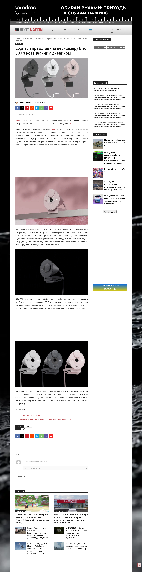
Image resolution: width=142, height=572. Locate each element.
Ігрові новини (21, 511)
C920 (71, 123)
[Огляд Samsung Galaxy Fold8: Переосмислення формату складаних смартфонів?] (98, 199)
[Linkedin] (108, 47)
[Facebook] (17, 108)
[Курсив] (28, 468)
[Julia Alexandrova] (16, 103)
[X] (22, 108)
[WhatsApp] (41, 108)
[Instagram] (114, 47)
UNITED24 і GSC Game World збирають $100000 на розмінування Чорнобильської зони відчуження (76, 533)
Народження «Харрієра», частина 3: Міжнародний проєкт (114, 142)
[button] (78, 30)
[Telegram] (37, 108)
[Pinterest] (27, 108)
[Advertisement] (51, 162)
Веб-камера (34, 429)
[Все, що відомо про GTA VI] (98, 173)
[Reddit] (111, 47)
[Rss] (95, 47)
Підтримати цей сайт (109, 211)
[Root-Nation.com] (29, 29)
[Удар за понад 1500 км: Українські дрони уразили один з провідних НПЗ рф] (59, 546)
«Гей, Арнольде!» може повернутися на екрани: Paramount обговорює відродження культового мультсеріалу (109, 97)
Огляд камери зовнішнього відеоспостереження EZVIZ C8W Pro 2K (45, 419)
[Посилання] (39, 468)
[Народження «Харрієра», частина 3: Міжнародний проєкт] (98, 144)
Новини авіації (60, 511)
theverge (28, 426)
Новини (30, 39)
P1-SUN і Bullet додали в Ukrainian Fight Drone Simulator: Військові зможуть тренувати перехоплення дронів (37, 548)
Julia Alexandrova (25, 102)
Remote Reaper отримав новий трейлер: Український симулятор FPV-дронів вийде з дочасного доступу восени (38, 533)
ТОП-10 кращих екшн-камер (29, 415)
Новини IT (39, 39)
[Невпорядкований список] (33, 468)
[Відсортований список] (30, 468)
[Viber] (46, 108)
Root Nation (19, 39)
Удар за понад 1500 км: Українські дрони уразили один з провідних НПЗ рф (76, 546)
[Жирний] (25, 468)
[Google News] (123, 47)
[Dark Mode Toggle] (139, 565)
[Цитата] (36, 468)
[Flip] (51, 108)
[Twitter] (98, 47)
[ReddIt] (32, 108)
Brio (53, 129)
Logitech (18, 120)
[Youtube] (120, 47)
